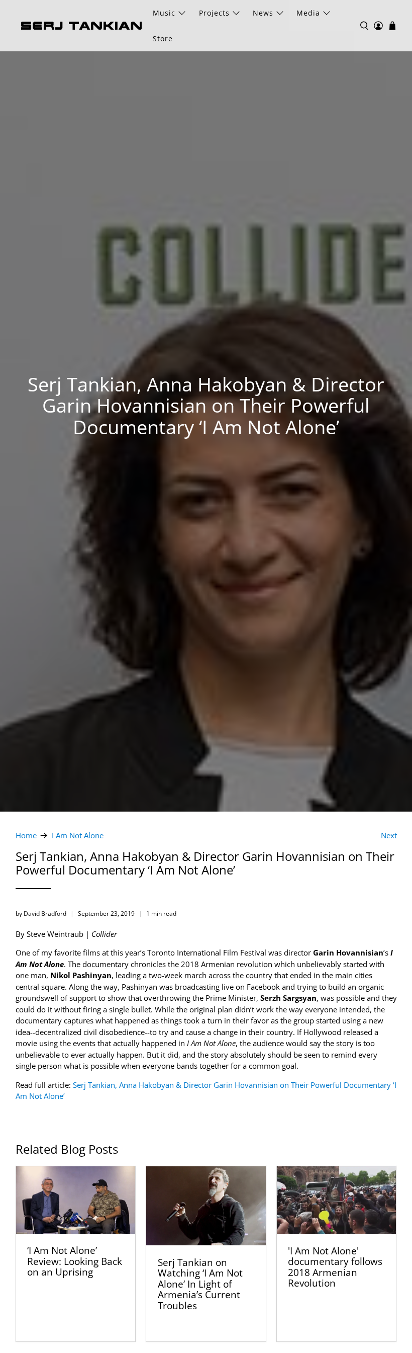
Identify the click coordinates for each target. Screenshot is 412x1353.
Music (164, 13)
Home (26, 835)
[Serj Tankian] (81, 26)
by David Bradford (41, 913)
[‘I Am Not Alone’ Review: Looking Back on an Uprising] (76, 1200)
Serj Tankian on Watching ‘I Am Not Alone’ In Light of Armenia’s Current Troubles (200, 1283)
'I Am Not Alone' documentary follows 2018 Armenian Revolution (335, 1267)
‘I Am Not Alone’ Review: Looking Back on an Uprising (74, 1261)
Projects (214, 13)
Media (308, 13)
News (263, 13)
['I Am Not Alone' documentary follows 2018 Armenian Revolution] (336, 1200)
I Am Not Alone (78, 835)
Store (163, 38)
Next (389, 835)
